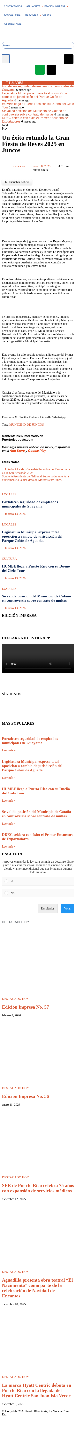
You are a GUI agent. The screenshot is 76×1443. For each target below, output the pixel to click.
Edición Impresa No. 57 (25, 1007)
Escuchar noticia (19, 182)
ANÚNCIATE (33, 6)
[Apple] (68, 59)
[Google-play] (40, 70)
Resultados (47, 908)
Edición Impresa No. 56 (25, 1096)
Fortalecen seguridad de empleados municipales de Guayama (30, 504)
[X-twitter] (34, 59)
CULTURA (9, 558)
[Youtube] (57, 59)
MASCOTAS (31, 15)
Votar (67, 908)
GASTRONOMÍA (13, 24)
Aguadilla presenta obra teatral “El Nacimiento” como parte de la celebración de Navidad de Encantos (37, 1287)
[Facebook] (22, 59)
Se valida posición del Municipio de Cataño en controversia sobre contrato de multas (34, 112)
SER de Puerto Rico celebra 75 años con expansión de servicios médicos (38, 1188)
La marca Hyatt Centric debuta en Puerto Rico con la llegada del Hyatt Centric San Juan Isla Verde (36, 1390)
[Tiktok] (51, 70)
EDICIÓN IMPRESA (54, 6)
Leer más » (9, 750)
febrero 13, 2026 (15, 514)
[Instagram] (45, 59)
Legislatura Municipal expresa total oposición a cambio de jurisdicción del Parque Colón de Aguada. (34, 97)
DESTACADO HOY (15, 998)
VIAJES (46, 15)
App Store (17, 450)
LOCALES (9, 494)
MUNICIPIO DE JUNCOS (26, 424)
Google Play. (37, 450)
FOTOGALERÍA (12, 15)
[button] (6, 58)
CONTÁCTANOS (13, 6)
